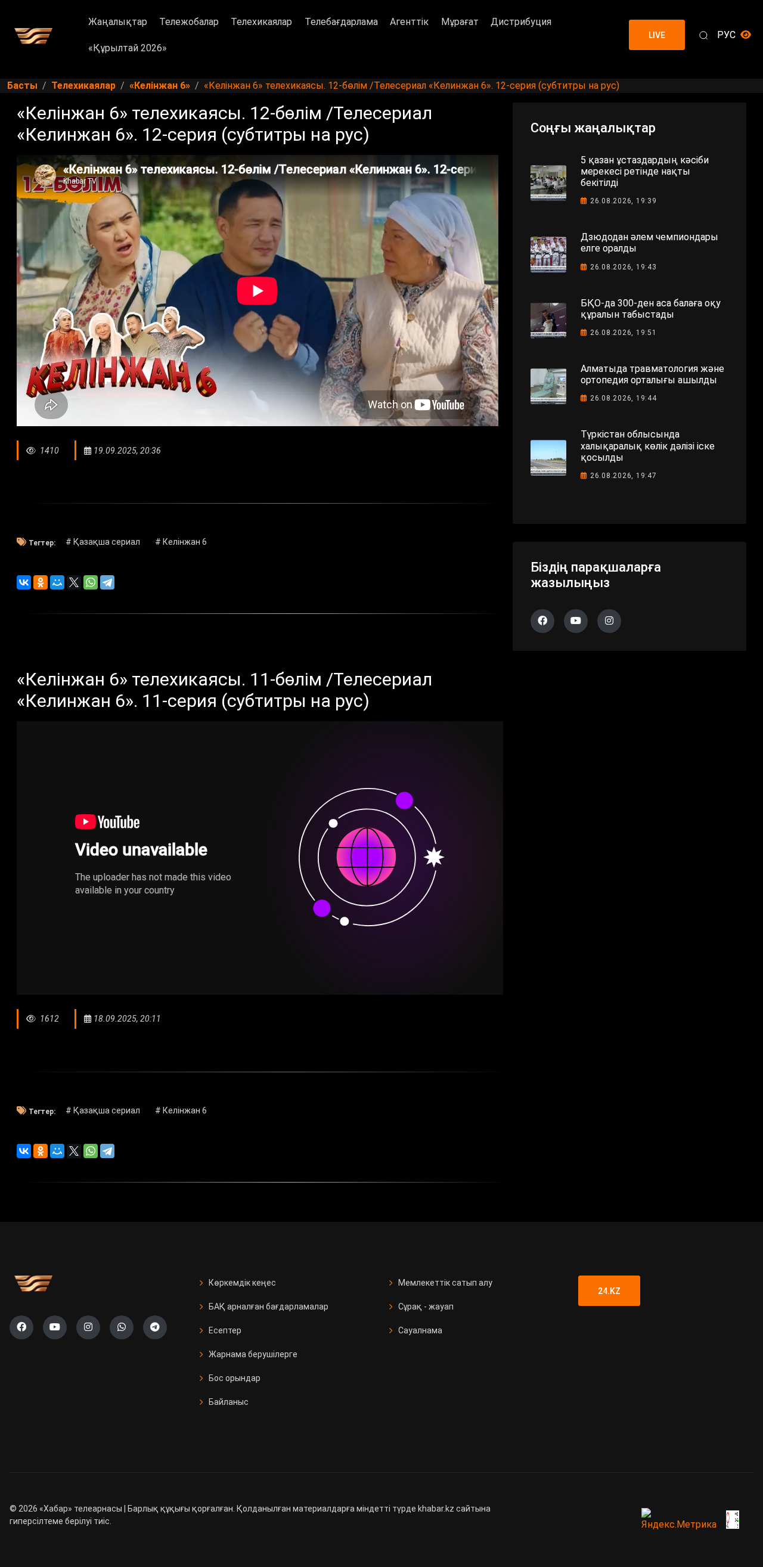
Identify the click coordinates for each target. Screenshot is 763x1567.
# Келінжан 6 (181, 542)
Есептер (225, 1330)
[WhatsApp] (90, 582)
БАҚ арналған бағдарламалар (268, 1306)
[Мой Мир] (57, 582)
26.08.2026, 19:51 (623, 332)
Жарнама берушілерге (253, 1354)
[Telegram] (107, 582)
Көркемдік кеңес (242, 1282)
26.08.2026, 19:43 (623, 267)
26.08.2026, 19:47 (623, 475)
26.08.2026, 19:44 (623, 398)
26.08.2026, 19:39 (623, 201)
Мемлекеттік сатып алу (445, 1282)
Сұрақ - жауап (426, 1306)
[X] (74, 582)
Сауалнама (420, 1330)
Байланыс (229, 1402)
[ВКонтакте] (24, 582)
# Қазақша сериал (103, 542)
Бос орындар (234, 1378)
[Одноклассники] (40, 582)
